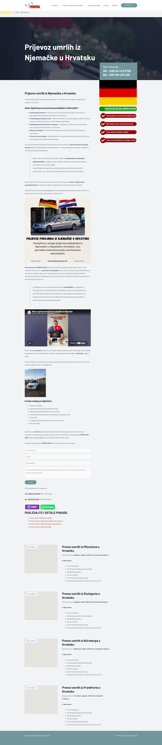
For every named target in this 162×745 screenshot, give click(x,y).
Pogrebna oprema (94, 5)
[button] (129, 5)
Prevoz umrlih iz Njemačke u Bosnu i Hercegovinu (46, 521)
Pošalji (30, 482)
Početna (55, 5)
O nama (106, 5)
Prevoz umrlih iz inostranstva (73, 5)
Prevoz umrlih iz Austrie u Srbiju (40, 527)
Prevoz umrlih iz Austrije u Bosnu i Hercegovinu (45, 524)
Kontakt (114, 5)
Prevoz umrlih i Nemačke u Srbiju (41, 518)
